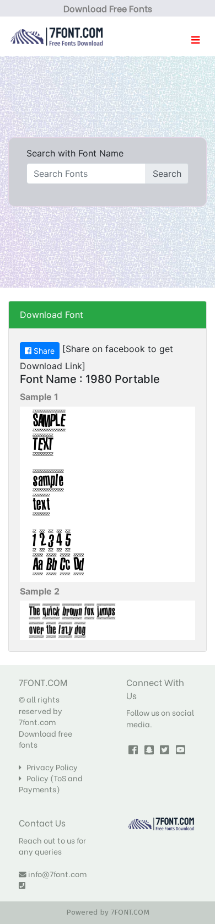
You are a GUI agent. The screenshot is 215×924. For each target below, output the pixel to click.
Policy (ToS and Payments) (51, 783)
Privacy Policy (50, 766)
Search (167, 173)
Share (43, 350)
